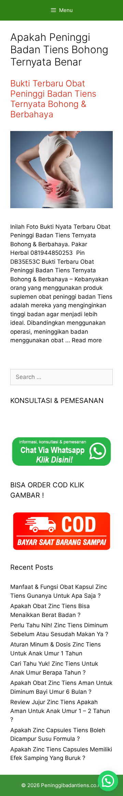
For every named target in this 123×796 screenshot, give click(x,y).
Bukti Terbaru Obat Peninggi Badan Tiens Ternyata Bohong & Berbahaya (53, 98)
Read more (87, 340)
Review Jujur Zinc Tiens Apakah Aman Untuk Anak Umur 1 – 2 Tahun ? (60, 711)
